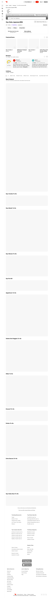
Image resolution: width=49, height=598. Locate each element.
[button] (34, 2)
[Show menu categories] (6, 76)
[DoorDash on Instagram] (46, 595)
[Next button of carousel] (47, 37)
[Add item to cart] (15, 47)
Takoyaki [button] (25, 67)
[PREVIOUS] (45, 57)
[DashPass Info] (16, 32)
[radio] (9, 28)
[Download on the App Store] (27, 561)
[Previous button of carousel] (45, 37)
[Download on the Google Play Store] (27, 564)
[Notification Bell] (34, 2)
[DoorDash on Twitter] (44, 595)
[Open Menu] (2, 2)
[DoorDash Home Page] (6, 1)
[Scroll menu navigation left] (8, 76)
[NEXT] (47, 57)
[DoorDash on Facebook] (41, 595)
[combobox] (28, 18)
